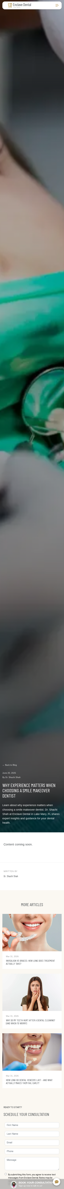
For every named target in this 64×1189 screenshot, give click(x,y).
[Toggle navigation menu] (57, 5)
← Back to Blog (9, 765)
